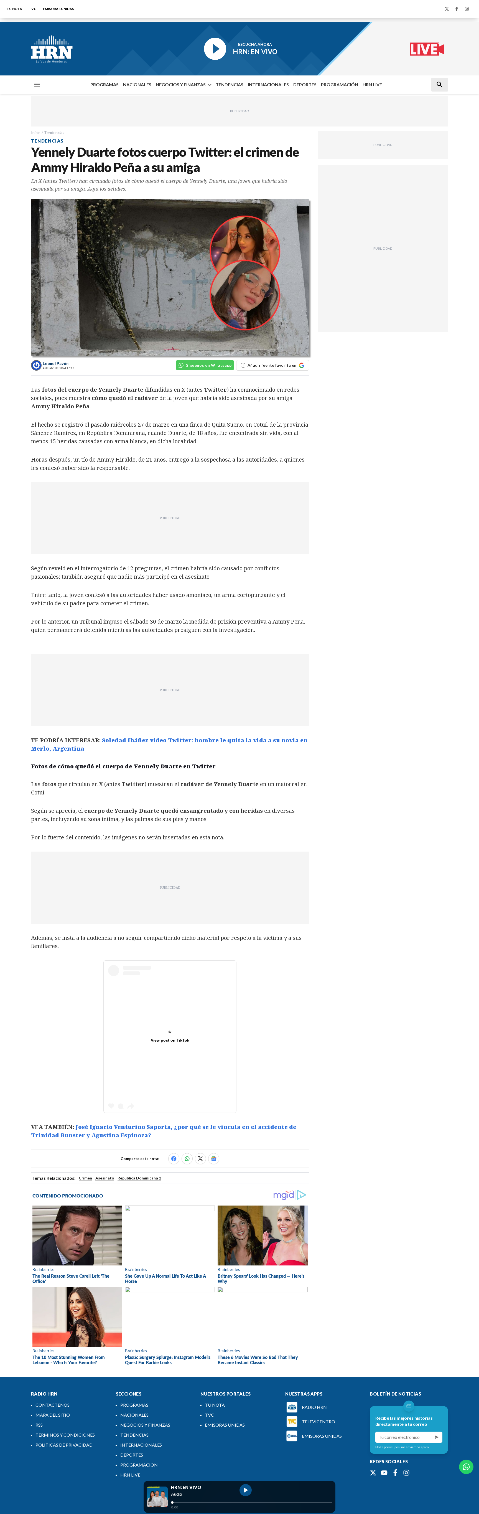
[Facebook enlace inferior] (395, 1472)
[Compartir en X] (200, 1158)
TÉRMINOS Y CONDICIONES (65, 1434)
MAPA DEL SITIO (52, 1414)
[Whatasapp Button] (466, 1467)
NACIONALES (137, 84)
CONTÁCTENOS (52, 1404)
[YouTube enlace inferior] (384, 1472)
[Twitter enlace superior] (447, 9)
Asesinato (104, 1178)
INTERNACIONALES (268, 84)
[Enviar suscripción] (436, 1437)
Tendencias (54, 132)
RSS (39, 1424)
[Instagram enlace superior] (467, 9)
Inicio (35, 132)
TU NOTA (14, 9)
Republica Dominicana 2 (139, 1178)
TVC (32, 9)
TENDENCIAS (229, 84)
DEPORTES (305, 84)
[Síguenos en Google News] (213, 1158)
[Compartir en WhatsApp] (187, 1158)
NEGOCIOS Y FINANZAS (181, 84)
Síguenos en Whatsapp (209, 365)
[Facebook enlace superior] (457, 9)
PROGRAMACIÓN (339, 84)
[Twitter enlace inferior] (373, 1472)
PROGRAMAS (104, 84)
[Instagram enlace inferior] (406, 1472)
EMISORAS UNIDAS (58, 9)
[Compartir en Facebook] (173, 1158)
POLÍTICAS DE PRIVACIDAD (64, 1444)
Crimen (85, 1178)
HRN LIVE (372, 84)
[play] (246, 1490)
